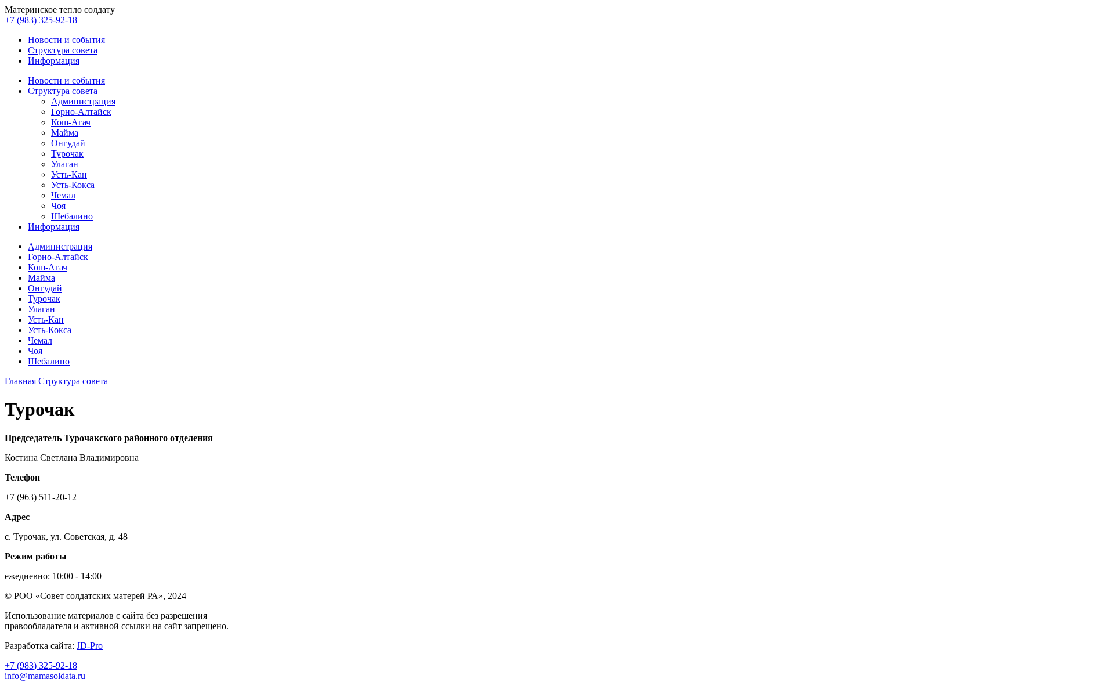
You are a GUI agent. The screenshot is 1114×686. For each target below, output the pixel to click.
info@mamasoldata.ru (45, 676)
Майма (64, 133)
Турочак (67, 153)
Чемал (63, 195)
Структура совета (62, 50)
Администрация (83, 101)
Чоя (58, 206)
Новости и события (66, 40)
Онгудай (68, 143)
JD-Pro (90, 646)
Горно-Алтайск (81, 112)
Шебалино (72, 216)
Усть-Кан (69, 174)
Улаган (64, 164)
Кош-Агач (71, 122)
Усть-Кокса (73, 185)
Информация (53, 61)
